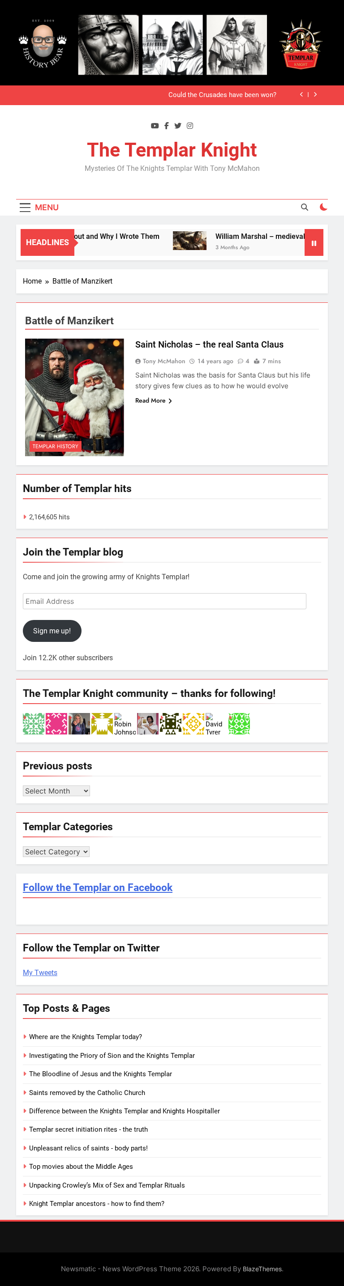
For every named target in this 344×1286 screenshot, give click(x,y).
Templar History (55, 446)
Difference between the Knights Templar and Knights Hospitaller (124, 1111)
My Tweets (40, 972)
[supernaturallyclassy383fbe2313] (239, 723)
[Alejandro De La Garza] (148, 723)
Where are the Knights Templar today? (85, 1037)
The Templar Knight (172, 150)
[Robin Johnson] (125, 723)
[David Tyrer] (216, 723)
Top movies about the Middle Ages (81, 1167)
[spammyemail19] (193, 723)
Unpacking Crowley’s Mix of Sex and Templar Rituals (107, 1185)
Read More (150, 400)
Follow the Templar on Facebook (97, 887)
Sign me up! (52, 631)
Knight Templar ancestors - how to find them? (96, 1204)
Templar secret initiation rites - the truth (88, 1129)
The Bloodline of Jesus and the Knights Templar (100, 1074)
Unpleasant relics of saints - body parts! (88, 1148)
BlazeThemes (262, 1269)
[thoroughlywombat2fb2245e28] (102, 723)
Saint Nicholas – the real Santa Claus (209, 344)
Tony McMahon (164, 361)
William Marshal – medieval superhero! (269, 236)
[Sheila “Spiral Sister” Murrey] (79, 723)
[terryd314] (56, 723)
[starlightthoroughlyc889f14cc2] (33, 723)
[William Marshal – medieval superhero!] (180, 240)
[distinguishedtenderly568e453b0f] (170, 723)
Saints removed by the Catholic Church (87, 1093)
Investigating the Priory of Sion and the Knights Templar (112, 1056)
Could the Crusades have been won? (222, 95)
